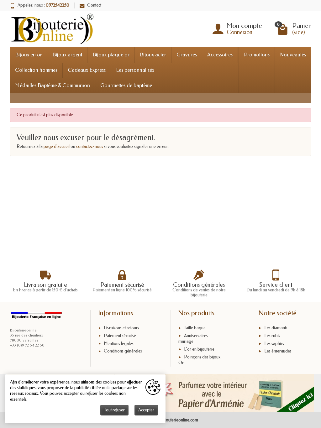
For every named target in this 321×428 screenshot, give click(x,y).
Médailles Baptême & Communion (52, 85)
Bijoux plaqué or (110, 55)
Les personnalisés (135, 70)
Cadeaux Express (87, 70)
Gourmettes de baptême (126, 85)
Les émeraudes (278, 351)
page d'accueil (57, 146)
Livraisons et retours (121, 328)
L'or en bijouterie (199, 349)
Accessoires (220, 55)
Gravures (186, 55)
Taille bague (195, 328)
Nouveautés (293, 55)
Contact (94, 5)
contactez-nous (89, 146)
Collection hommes (36, 70)
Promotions (257, 55)
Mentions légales (119, 343)
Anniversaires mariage (193, 338)
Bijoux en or (28, 55)
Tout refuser (114, 410)
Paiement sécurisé (120, 335)
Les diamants (275, 328)
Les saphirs (274, 343)
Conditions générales (123, 351)
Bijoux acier (153, 55)
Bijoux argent (67, 55)
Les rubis (272, 335)
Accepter (146, 410)
